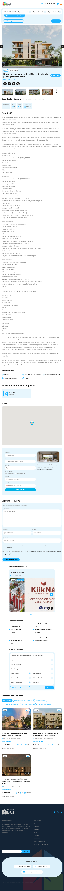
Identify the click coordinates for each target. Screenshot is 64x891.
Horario (7, 483)
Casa (12, 624)
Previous (1, 46)
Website (5, 537)
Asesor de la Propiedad (44, 704)
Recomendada (7, 700)
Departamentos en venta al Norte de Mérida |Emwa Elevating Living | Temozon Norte (16, 781)
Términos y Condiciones (41, 844)
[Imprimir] (13, 83)
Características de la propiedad (23, 700)
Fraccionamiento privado (52, 374)
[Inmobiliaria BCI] (7, 3)
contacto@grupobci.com (45, 469)
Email (6, 459)
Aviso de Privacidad (39, 841)
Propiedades (37, 821)
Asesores (36, 835)
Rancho (37, 635)
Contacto (36, 826)
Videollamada (21, 473)
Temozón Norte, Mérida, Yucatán (12, 738)
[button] (61, 3)
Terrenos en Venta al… (17, 572)
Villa (11, 643)
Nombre (7, 452)
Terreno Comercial (41, 638)
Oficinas (37, 632)
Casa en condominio (41, 624)
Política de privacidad (36, 552)
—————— (37, 838)
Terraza (27, 378)
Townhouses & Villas (41, 640)
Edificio (37, 627)
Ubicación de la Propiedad (10, 704)
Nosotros (36, 829)
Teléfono (7, 465)
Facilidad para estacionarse (33, 374)
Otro (12, 635)
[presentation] (12, 594)
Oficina (12, 632)
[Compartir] (18, 83)
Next (62, 46)
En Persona (10, 473)
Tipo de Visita (9, 471)
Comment (5, 508)
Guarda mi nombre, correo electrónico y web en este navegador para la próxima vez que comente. (31, 546)
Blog (35, 823)
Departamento (14, 70)
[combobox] (24, 12)
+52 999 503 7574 (50, 3)
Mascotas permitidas (10, 378)
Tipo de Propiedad (41, 700)
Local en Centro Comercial (43, 629)
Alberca (6, 374)
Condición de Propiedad (28, 704)
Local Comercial (15, 629)
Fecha (7, 476)
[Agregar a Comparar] (9, 83)
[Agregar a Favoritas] (5, 83)
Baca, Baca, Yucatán (17, 575)
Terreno (13, 638)
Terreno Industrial (16, 640)
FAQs (35, 832)
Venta (5, 70)
